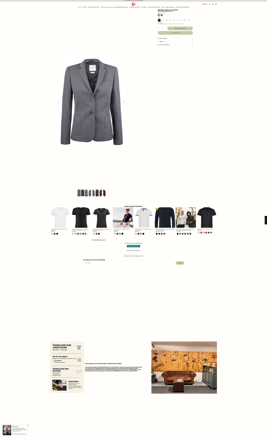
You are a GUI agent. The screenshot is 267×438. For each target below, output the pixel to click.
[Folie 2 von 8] (82, 193)
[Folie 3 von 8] (86, 193)
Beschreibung (163, 38)
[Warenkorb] (215, 4)
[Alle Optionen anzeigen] (87, 233)
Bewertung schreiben (133, 246)
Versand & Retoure (164, 44)
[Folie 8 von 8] (104, 193)
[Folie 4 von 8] (89, 193)
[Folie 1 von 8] (79, 193)
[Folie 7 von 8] (100, 193)
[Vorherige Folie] (58, 101)
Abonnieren (180, 262)
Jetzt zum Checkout (175, 32)
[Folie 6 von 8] (97, 193)
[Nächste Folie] (124, 101)
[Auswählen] (68, 225)
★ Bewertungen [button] (265, 220)
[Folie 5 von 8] (93, 193)
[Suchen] (210, 4)
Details (161, 41)
